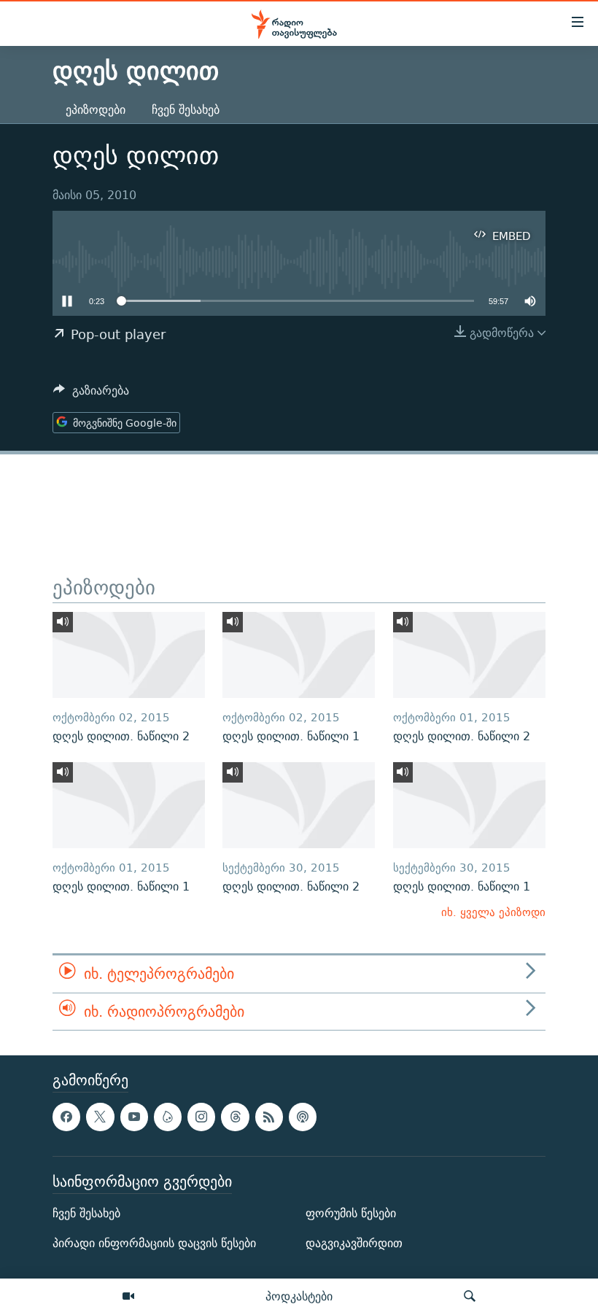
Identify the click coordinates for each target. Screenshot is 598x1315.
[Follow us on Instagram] (201, 1116)
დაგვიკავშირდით (354, 1243)
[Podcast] (303, 1116)
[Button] (91, 394)
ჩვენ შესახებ (186, 110)
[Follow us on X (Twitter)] (100, 1116)
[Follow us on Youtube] (134, 1116)
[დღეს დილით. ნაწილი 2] (129, 655)
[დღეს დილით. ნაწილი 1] (298, 655)
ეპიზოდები (95, 110)
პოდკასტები (299, 1296)
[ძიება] (470, 1297)
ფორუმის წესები (351, 1213)
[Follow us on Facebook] (66, 1116)
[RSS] (269, 1116)
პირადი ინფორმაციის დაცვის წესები (154, 1243)
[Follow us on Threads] (235, 1116)
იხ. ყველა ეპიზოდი (493, 912)
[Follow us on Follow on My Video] (168, 1116)
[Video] (128, 1297)
